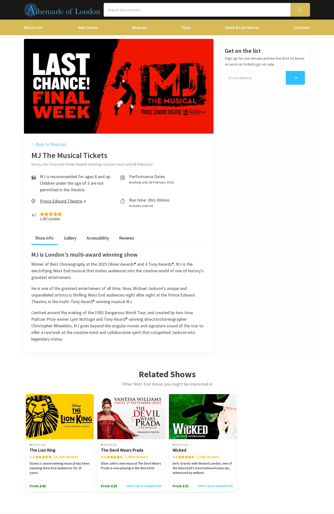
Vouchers (302, 27)
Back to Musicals (50, 144)
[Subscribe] (295, 78)
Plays (186, 27)
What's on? (33, 27)
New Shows (88, 27)
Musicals (139, 27)
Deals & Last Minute (242, 27)
